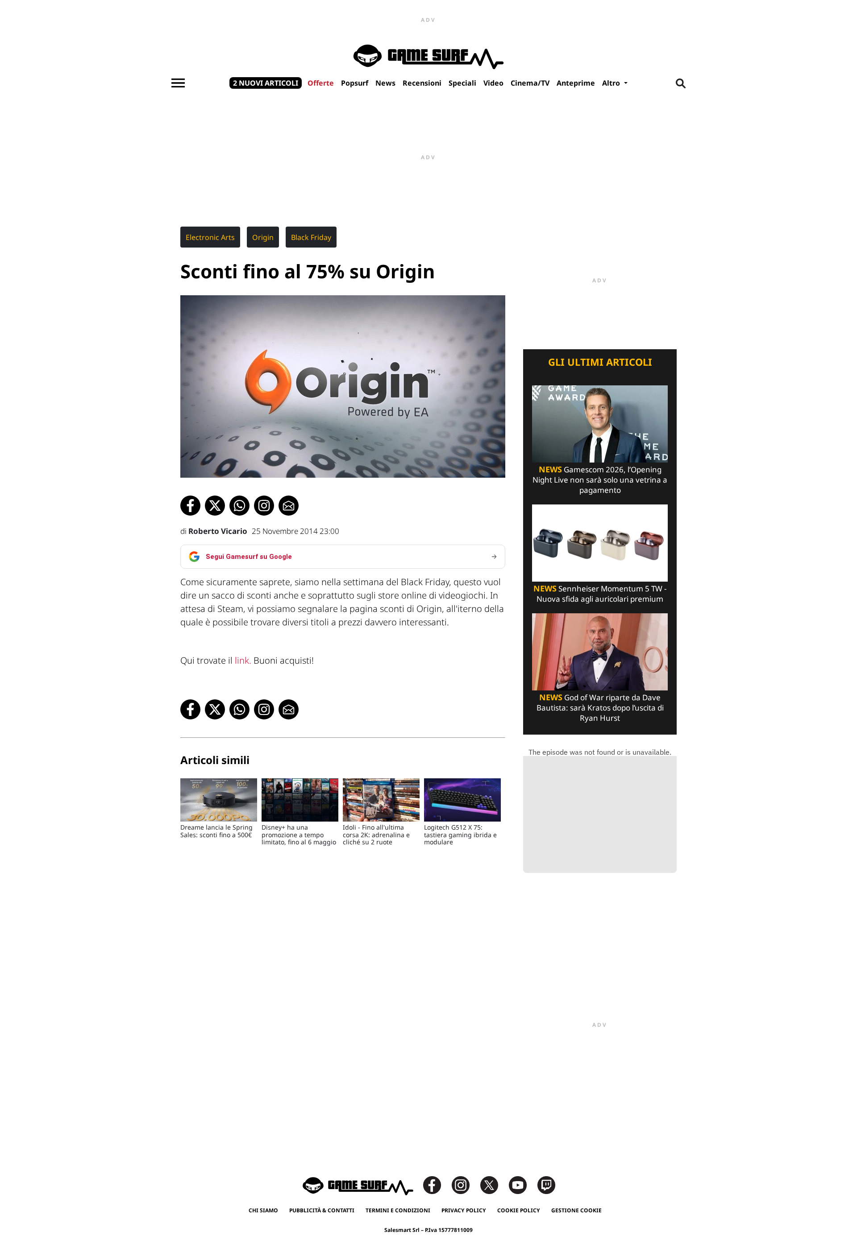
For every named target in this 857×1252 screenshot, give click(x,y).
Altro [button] (612, 83)
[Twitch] (546, 1184)
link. (242, 660)
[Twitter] (493, 1184)
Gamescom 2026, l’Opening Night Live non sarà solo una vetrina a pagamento (600, 479)
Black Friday (311, 237)
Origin (263, 237)
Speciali (462, 83)
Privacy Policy (463, 1210)
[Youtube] (522, 1184)
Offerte (321, 83)
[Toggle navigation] (178, 83)
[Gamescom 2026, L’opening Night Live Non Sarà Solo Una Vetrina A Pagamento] (600, 423)
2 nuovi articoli (265, 83)
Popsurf (354, 83)
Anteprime (576, 83)
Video (493, 83)
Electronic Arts (210, 237)
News (385, 83)
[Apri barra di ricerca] (681, 83)
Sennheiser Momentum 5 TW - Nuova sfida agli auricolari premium (599, 593)
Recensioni (422, 83)
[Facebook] (436, 1184)
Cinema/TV (530, 83)
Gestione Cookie (576, 1210)
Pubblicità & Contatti (321, 1210)
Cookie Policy (518, 1210)
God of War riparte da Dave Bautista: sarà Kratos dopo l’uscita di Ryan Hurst (600, 707)
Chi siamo (263, 1210)
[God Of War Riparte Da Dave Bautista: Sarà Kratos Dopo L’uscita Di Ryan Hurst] (600, 651)
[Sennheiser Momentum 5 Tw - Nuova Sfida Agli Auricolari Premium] (600, 542)
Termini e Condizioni (398, 1210)
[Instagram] (465, 1184)
